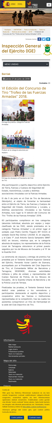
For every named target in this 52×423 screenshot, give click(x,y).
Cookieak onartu (35, 417)
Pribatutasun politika (15, 351)
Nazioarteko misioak (15, 377)
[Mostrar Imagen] (18, 110)
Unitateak (11, 368)
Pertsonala (12, 365)
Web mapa (12, 345)
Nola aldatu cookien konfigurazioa (34, 407)
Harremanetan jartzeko (16, 356)
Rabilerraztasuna (14, 347)
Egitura (11, 370)
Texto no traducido (30, 30)
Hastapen (7, 30)
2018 (30, 32)
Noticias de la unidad (19, 32)
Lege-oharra (13, 349)
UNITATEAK (18, 30)
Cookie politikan (16, 417)
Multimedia (12, 381)
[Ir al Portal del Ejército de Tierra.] (26, 17)
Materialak (12, 372)
